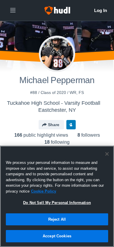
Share (53, 124)
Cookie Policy (43, 191)
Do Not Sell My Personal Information (57, 202)
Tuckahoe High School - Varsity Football (53, 103)
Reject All (57, 219)
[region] (57, 196)
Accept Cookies (57, 236)
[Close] (107, 153)
